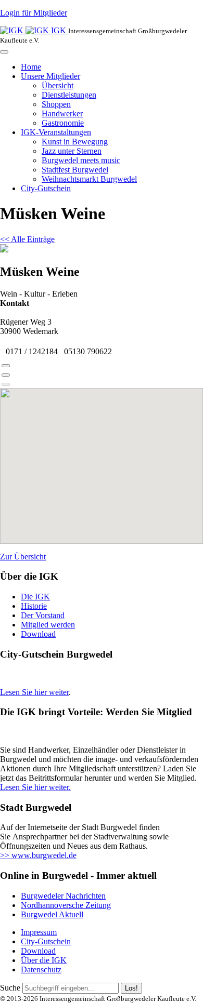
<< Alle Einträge (27, 239)
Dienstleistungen (69, 94)
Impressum (39, 932)
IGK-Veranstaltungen (56, 132)
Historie (34, 605)
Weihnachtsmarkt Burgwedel (89, 179)
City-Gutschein (46, 188)
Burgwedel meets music (81, 160)
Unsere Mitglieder (50, 76)
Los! (131, 988)
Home (31, 66)
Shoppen (56, 104)
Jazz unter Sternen (72, 150)
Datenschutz (41, 969)
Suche (10, 987)
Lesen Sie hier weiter (34, 692)
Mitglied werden (48, 624)
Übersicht (57, 85)
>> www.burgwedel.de (38, 855)
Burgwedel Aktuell (52, 914)
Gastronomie (63, 122)
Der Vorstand (43, 615)
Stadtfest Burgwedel (75, 169)
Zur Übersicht (23, 556)
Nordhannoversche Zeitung (66, 905)
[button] (6, 365)
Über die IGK (44, 960)
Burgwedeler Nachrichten (63, 895)
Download (38, 634)
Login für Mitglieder (33, 12)
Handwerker (62, 113)
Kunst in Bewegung (75, 141)
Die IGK (35, 596)
